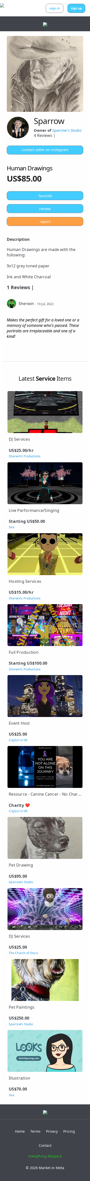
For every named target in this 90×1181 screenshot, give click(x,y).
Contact (45, 1145)
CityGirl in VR (18, 740)
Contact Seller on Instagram (45, 149)
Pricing (69, 1131)
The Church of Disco (23, 953)
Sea (11, 527)
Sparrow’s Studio (67, 130)
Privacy (52, 1131)
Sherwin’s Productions (24, 456)
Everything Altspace (45, 1156)
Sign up (76, 8)
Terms (35, 1131)
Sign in (55, 8)
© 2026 (45, 1167)
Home (20, 1131)
